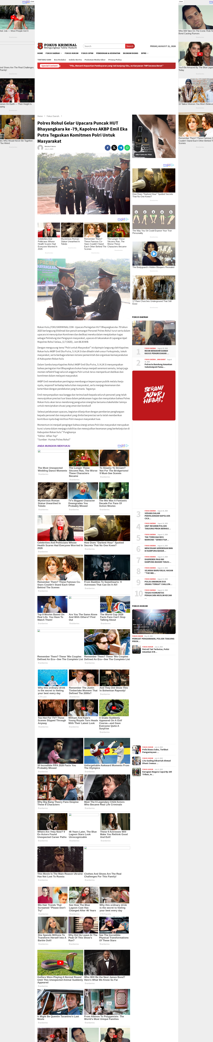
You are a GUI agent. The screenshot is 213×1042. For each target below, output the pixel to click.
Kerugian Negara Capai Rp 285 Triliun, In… (157, 773)
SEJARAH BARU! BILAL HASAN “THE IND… (159, 571)
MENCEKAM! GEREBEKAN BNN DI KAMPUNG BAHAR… (159, 549)
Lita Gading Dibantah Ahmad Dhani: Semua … (156, 762)
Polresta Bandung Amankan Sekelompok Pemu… (158, 365)
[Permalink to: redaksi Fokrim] (40, 147)
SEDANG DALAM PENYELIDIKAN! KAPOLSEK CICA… (157, 516)
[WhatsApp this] (127, 148)
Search (130, 46)
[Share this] (108, 148)
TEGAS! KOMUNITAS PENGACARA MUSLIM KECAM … (158, 595)
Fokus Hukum (137, 636)
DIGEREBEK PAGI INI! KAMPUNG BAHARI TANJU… (158, 560)
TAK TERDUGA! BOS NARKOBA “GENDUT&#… (157, 538)
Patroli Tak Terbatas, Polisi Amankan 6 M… (155, 650)
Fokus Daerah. (150, 348)
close (32, 1)
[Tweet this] (114, 148)
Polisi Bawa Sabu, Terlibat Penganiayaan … (155, 750)
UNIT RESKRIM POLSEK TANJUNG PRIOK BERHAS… (158, 527)
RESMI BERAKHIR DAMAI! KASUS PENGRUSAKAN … (157, 352)
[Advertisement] (106, 20)
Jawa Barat (161, 359)
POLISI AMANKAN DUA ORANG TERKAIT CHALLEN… (158, 583)
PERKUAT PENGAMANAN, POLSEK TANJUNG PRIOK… (153, 640)
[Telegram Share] (121, 148)
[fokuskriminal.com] (60, 45)
